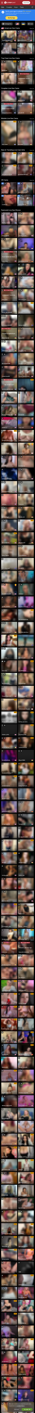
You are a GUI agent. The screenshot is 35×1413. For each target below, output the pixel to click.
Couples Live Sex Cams (10, 88)
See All (32, 28)
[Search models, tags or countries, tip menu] (32, 7)
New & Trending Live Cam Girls (13, 150)
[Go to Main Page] (11, 3)
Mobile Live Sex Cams (9, 118)
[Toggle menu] (2, 2)
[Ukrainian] (23, 23)
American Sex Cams (12, 28)
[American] (17, 23)
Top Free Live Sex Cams (10, 58)
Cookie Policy (20, 1406)
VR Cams (4, 180)
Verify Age (11, 18)
